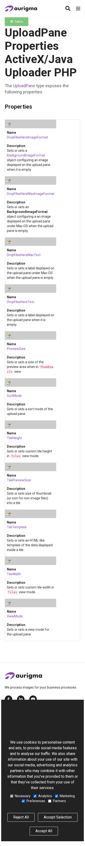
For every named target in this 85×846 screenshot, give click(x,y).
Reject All (21, 817)
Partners (59, 801)
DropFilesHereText (20, 302)
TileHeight (14, 438)
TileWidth (14, 574)
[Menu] (78, 8)
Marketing (67, 796)
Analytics (45, 796)
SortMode (14, 396)
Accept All (43, 831)
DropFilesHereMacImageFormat (30, 194)
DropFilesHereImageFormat (27, 137)
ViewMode (15, 616)
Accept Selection (58, 817)
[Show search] (67, 8)
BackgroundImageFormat (26, 155)
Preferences (35, 801)
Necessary (22, 796)
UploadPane (24, 85)
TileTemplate (17, 527)
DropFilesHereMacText (24, 255)
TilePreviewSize (19, 480)
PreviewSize (16, 349)
